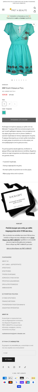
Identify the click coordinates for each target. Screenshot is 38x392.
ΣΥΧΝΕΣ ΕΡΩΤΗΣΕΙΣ (9, 298)
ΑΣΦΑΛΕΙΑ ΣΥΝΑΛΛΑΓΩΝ (10, 278)
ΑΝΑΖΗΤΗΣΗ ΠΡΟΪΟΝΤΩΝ (10, 308)
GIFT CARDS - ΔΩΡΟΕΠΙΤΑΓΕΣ (11, 264)
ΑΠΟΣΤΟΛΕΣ (6, 268)
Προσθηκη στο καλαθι (19, 120)
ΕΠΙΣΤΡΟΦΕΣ (6, 271)
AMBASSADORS (7, 287)
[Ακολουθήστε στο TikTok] (25, 367)
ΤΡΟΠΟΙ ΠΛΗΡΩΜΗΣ (9, 274)
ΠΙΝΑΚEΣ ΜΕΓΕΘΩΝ (8, 301)
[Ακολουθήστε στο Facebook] (3, 367)
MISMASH (5, 84)
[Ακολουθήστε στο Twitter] (9, 367)
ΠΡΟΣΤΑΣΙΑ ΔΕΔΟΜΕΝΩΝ (10, 281)
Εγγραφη (8, 359)
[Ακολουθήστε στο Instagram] (14, 367)
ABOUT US (5, 261)
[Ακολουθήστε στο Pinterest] (20, 367)
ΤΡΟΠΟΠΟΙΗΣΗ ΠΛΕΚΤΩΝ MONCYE (13, 304)
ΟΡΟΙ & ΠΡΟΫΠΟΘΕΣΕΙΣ (10, 284)
